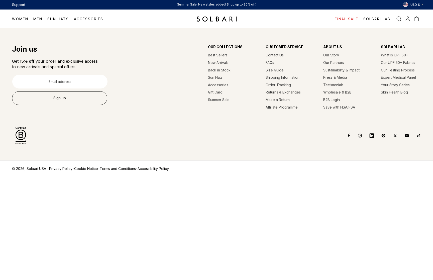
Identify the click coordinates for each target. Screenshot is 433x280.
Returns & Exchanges (283, 92)
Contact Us (275, 55)
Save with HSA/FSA (339, 107)
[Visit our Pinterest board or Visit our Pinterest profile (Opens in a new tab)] (380, 135)
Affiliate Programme (282, 107)
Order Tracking (278, 85)
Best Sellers (218, 55)
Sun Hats (215, 77)
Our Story (331, 55)
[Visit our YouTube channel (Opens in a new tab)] (403, 135)
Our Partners (333, 62)
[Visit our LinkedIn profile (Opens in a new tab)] (368, 135)
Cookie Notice (86, 168)
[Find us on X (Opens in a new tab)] (391, 135)
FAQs (270, 62)
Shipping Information (282, 77)
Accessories (218, 85)
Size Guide (275, 70)
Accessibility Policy (153, 168)
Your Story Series (395, 85)
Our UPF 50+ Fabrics (398, 62)
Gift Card (215, 92)
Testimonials (333, 85)
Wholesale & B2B (337, 92)
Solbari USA (36, 168)
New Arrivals (218, 62)
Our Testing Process (398, 70)
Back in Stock (219, 70)
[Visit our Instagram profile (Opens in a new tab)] (356, 135)
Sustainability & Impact (341, 70)
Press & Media (335, 77)
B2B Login (331, 100)
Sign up (59, 98)
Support (18, 5)
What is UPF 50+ (394, 55)
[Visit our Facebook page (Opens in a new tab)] (345, 135)
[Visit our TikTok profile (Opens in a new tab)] (415, 135)
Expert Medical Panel (398, 77)
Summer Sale (219, 100)
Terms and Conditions (118, 168)
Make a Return (278, 100)
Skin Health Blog (394, 92)
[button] (22, 19)
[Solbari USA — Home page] (217, 18)
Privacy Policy (60, 168)
